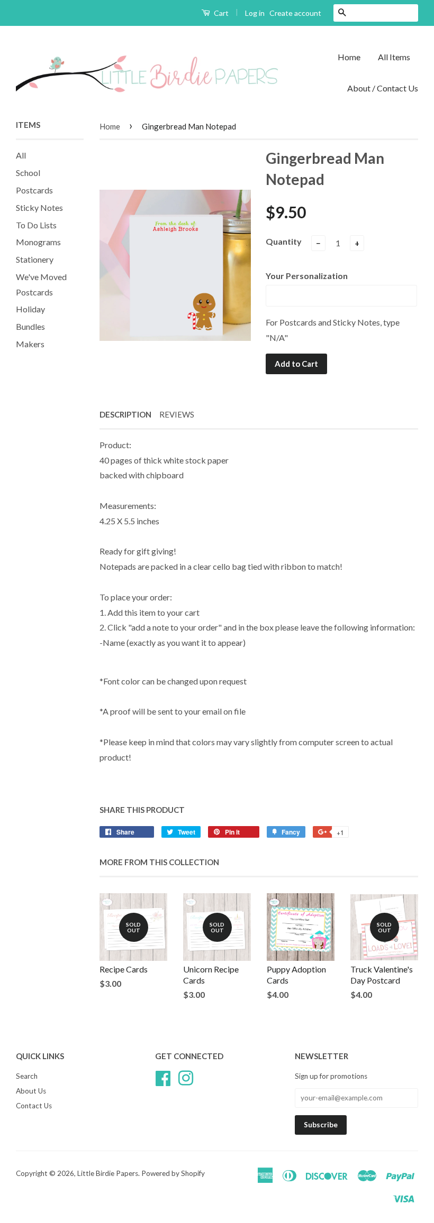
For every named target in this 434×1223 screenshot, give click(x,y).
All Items (394, 57)
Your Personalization (307, 276)
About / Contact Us (382, 88)
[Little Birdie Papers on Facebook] (163, 1077)
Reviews (176, 414)
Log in (255, 12)
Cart (220, 12)
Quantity (284, 241)
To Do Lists (36, 225)
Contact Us (34, 1105)
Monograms (38, 242)
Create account (295, 12)
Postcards (34, 190)
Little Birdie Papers (107, 1173)
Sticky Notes (39, 207)
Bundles (30, 326)
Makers (30, 344)
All (21, 155)
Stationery (34, 259)
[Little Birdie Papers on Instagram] (186, 1077)
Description (125, 414)
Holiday (30, 309)
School (28, 173)
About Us (31, 1091)
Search (27, 1076)
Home (349, 57)
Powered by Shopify (173, 1173)
